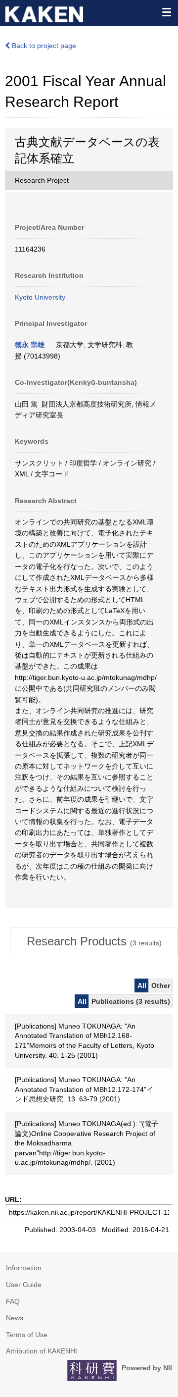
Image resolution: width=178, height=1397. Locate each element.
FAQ (13, 1301)
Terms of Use (26, 1335)
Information (24, 1268)
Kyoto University (40, 297)
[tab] (94, 941)
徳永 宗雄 (29, 345)
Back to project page (43, 46)
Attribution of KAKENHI (41, 1351)
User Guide (24, 1285)
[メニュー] (166, 12)
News (14, 1318)
